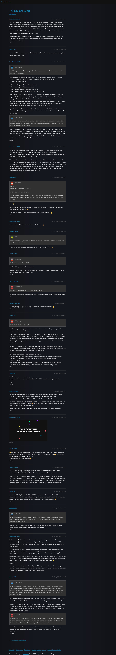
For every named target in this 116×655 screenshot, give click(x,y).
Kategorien (19, 650)
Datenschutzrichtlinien (54, 650)
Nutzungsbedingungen (39, 650)
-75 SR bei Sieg (19, 11)
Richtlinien (27, 650)
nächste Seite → (23, 640)
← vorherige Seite (14, 640)
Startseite (11, 650)
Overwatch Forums (5, 2)
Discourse (26, 654)
